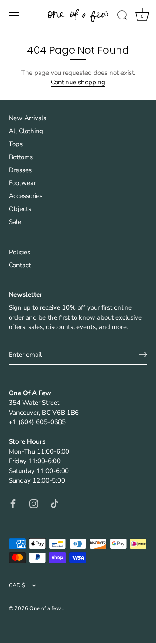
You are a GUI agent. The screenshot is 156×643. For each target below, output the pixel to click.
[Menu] (13, 15)
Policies (19, 252)
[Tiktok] (54, 503)
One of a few (45, 608)
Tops (16, 144)
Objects (20, 209)
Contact (20, 265)
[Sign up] (143, 354)
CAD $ (17, 585)
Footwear (22, 183)
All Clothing (26, 131)
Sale (15, 222)
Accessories (25, 196)
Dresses (20, 170)
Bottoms (21, 157)
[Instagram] (33, 503)
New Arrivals (27, 118)
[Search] (122, 16)
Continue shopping (78, 82)
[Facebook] (13, 503)
